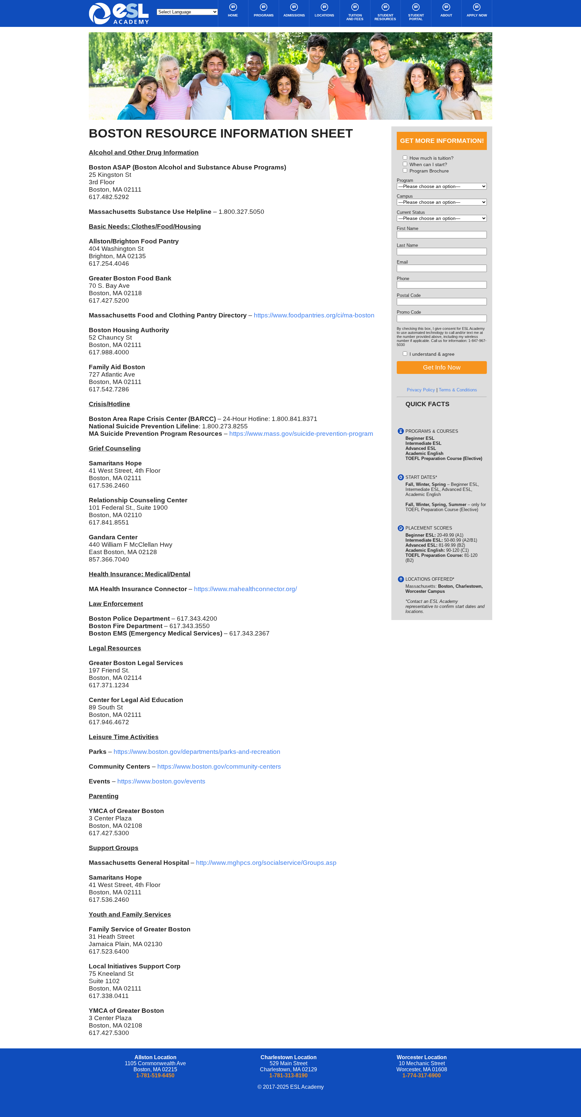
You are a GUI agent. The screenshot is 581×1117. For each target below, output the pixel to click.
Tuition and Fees (354, 17)
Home (233, 15)
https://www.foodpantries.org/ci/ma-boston (314, 315)
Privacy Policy (421, 389)
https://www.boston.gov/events (161, 781)
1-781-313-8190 (288, 1075)
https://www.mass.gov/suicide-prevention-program (301, 433)
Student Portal (416, 17)
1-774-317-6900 (421, 1075)
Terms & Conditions (458, 389)
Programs (264, 15)
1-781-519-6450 (155, 1075)
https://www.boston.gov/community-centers (219, 766)
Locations (324, 15)
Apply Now (477, 15)
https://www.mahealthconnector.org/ (245, 588)
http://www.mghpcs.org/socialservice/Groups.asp (266, 862)
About (446, 15)
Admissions (294, 15)
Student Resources (385, 17)
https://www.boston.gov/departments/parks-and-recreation (197, 751)
